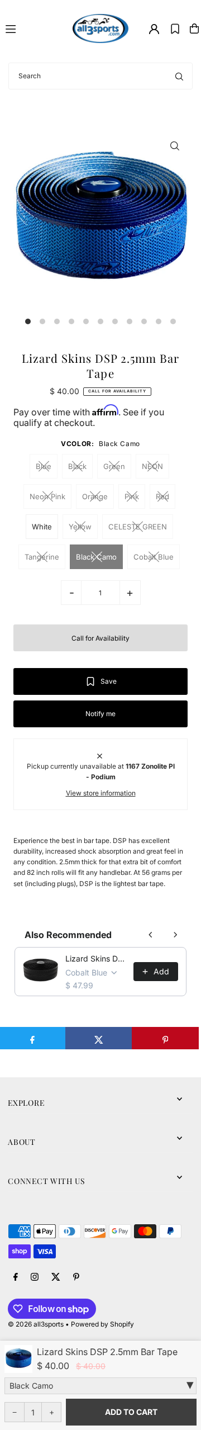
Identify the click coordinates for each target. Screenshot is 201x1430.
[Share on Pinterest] (165, 1038)
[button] (175, 28)
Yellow (80, 526)
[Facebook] (15, 1277)
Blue (43, 466)
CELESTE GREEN (137, 526)
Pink (132, 496)
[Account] (154, 29)
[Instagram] (35, 1277)
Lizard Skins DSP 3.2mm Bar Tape (95, 958)
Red (162, 496)
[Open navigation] (34, 28)
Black (77, 466)
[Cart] (194, 28)
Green (114, 466)
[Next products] (175, 935)
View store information (101, 793)
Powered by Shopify (102, 1324)
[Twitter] (55, 1277)
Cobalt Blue (153, 556)
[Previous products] (150, 935)
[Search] (179, 76)
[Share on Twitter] (98, 1038)
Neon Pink (47, 496)
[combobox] (100, 76)
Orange (95, 496)
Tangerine (42, 556)
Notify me (100, 713)
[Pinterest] (76, 1277)
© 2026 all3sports (36, 1324)
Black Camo (96, 556)
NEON (152, 466)
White (42, 526)
